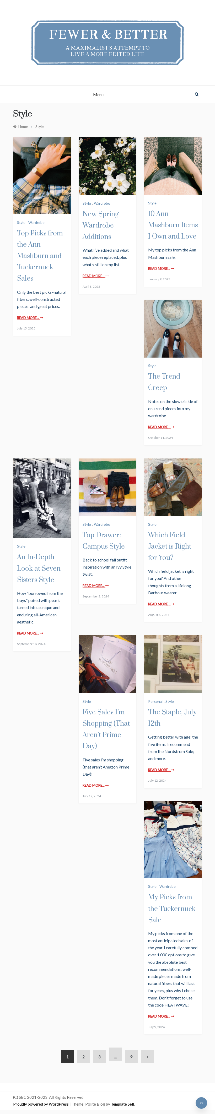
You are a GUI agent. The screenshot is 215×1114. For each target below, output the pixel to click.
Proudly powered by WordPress (41, 1104)
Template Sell (122, 1104)
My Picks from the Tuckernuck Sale (172, 908)
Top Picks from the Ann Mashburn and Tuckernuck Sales (40, 256)
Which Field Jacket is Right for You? (169, 546)
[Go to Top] (201, 1103)
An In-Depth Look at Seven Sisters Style (39, 568)
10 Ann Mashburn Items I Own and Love (173, 225)
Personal (155, 701)
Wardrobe (36, 222)
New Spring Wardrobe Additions (101, 225)
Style (21, 222)
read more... (28, 318)
